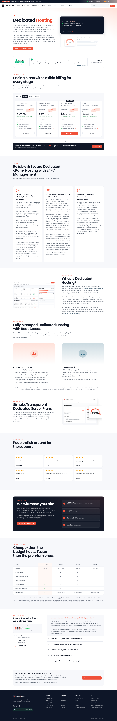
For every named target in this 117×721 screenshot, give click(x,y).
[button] (108, 2)
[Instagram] (16, 706)
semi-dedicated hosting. (73, 314)
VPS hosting (99, 288)
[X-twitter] (14, 706)
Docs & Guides (22, 645)
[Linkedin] (19, 706)
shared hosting (88, 288)
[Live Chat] (15, 636)
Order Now (26, 133)
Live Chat (20, 636)
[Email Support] (15, 641)
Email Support (22, 640)
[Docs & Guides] (15, 646)
